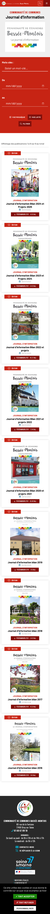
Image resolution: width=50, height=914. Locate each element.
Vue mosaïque (18, 117)
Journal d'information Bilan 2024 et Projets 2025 (25, 205)
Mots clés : (8, 62)
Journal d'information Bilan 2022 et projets (25, 349)
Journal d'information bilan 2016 (25, 767)
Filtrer (26, 124)
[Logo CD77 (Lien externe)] (25, 862)
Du (3, 80)
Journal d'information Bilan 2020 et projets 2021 (25, 492)
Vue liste (36, 117)
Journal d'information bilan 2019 (25, 562)
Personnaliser (25, 908)
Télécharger (26, 214)
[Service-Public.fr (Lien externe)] (25, 872)
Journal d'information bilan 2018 (25, 630)
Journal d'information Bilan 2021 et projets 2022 (25, 421)
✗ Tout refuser (25, 902)
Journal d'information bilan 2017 (25, 699)
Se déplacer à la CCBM (29, 851)
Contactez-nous (26, 847)
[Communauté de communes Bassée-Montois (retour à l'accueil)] (16, 3)
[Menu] (46, 3)
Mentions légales (21, 880)
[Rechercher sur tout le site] (40, 3)
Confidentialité (21, 882)
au (3, 97)
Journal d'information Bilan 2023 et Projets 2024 (25, 277)
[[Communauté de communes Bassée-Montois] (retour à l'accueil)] (25, 816)
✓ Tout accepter (25, 896)
